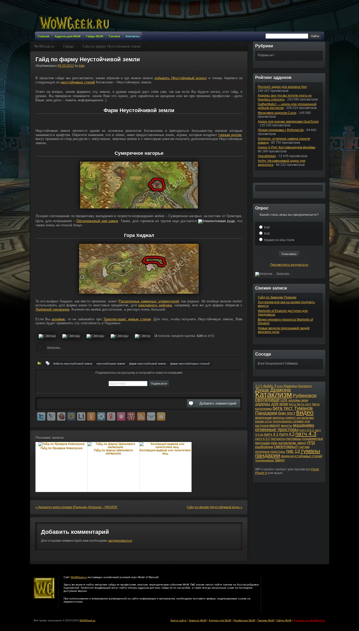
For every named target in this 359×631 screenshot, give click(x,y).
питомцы (293, 438)
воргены (279, 418)
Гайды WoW (283, 620)
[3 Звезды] (95, 336)
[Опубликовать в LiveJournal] (51, 416)
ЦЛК (284, 400)
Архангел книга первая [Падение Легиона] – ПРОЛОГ (76, 507)
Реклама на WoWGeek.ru (309, 620)
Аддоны (290, 386)
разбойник (264, 447)
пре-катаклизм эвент (288, 443)
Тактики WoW (265, 620)
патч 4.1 (271, 434)
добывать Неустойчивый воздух (181, 78)
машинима (303, 425)
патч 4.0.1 (306, 430)
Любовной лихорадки (52, 309)
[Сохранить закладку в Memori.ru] (121, 416)
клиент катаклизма (300, 418)
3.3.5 (258, 386)
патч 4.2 (287, 434)
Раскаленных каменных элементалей (149, 301)
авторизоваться (120, 541)
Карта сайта (178, 620)
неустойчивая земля (110, 363)
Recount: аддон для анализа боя (282, 87)
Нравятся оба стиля (279, 240)
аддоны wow (298, 400)
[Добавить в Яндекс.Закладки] (111, 416)
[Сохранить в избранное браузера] (161, 416)
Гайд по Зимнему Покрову (277, 297)
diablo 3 (269, 386)
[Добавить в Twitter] (41, 416)
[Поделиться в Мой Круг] (101, 416)
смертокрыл (286, 446)
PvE (267, 234)
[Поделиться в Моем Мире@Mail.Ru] (71, 416)
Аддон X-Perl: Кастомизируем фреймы (286, 147)
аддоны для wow (271, 404)
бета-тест (304, 404)
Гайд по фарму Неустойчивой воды (214, 507)
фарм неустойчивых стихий (190, 363)
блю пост (286, 413)
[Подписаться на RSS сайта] (141, 416)
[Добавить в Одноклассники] (91, 416)
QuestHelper (267, 156)
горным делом (230, 135)
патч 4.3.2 (262, 439)
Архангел (305, 386)
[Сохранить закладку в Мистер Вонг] (131, 416)
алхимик (58, 319)
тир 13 (293, 451)
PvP (267, 228)
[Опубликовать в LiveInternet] (81, 416)
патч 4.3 (305, 434)
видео (305, 412)
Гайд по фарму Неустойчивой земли (87, 59)
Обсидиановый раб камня (97, 221)
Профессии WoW (244, 620)
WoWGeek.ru (79, 577)
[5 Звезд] (142, 336)
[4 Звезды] (120, 336)
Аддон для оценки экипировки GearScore (288, 121)
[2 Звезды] (71, 336)
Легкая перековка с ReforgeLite (281, 130)
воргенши (263, 417)
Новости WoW (197, 620)
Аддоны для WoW (220, 620)
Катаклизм (273, 394)
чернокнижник (264, 460)
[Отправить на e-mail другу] (151, 416)
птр (311, 442)
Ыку (82, 66)
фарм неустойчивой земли (147, 363)
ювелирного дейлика (155, 305)
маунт (274, 425)
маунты (286, 426)
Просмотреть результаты (289, 265)
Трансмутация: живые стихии (127, 319)
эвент (280, 460)
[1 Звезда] (47, 336)
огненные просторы (277, 429)
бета (292, 404)
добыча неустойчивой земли (73, 363)
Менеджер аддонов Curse (277, 113)
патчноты (278, 439)
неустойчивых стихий (78, 82)
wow (280, 386)
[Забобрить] (61, 416)
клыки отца (263, 421)
